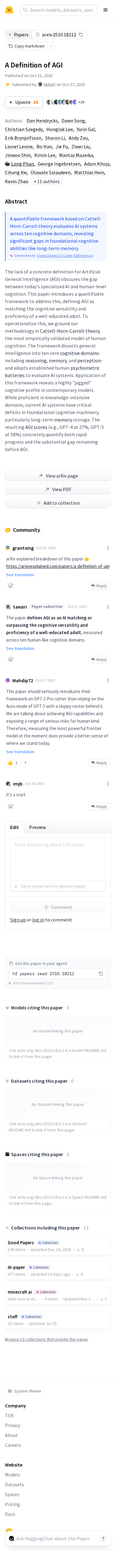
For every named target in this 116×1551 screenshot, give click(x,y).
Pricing (12, 1504)
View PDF (61, 489)
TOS (9, 1415)
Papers (21, 34)
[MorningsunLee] (56, 102)
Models (12, 1474)
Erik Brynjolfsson (23, 138)
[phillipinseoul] (74, 102)
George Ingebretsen (59, 164)
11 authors (47, 181)
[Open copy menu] (50, 46)
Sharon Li (55, 138)
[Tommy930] (67, 102)
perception (89, 360)
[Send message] (103, 1538)
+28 (81, 102)
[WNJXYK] (71, 102)
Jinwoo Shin (18, 155)
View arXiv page (62, 476)
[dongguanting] (63, 102)
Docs (10, 1514)
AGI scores (36, 427)
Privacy (12, 1425)
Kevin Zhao (16, 181)
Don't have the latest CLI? (33, 983)
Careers (13, 1445)
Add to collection (62, 503)
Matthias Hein (89, 172)
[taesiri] (48, 102)
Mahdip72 (22, 680)
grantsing (23, 548)
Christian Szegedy (24, 129)
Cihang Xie (16, 172)
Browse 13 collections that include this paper (46, 1339)
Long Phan (22, 164)
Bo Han (44, 146)
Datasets (14, 1484)
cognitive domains (79, 353)
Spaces (12, 1494)
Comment (61, 907)
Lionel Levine (19, 146)
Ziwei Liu (80, 146)
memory (58, 360)
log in (38, 920)
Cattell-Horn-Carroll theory (69, 331)
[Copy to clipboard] (81, 34)
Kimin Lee (44, 155)
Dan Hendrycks (42, 120)
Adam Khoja (97, 164)
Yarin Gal (86, 129)
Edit (14, 827)
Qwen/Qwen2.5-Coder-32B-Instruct (65, 255)
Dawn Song (73, 120)
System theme (27, 1391)
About (11, 1435)
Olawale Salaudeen (51, 172)
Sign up (18, 920)
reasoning (36, 360)
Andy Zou (78, 138)
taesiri (49, 84)
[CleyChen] (60, 102)
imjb (18, 784)
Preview (37, 827)
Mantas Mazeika (76, 155)
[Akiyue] (52, 102)
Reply (102, 586)
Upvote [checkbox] (26, 102)
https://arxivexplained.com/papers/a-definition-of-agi (58, 566)
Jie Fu (62, 146)
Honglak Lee (59, 129)
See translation (20, 574)
